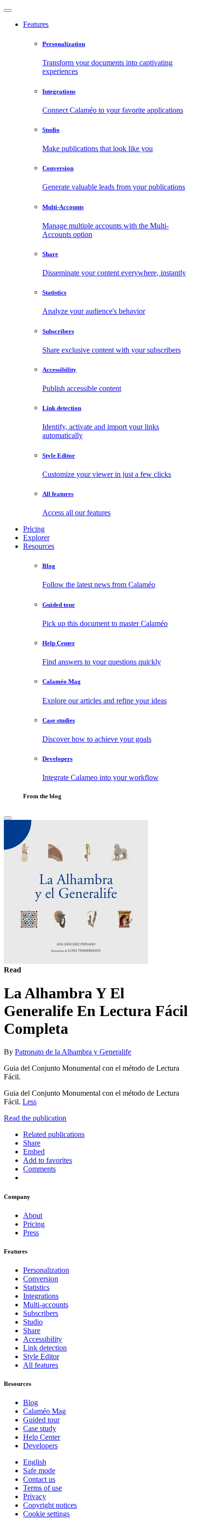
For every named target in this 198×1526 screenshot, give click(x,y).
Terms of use (42, 1488)
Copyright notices (50, 1505)
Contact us (39, 1479)
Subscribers (40, 1313)
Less (30, 1102)
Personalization (46, 1270)
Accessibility (42, 1339)
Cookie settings (46, 1514)
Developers (40, 1446)
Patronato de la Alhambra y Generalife (73, 1052)
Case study (39, 1428)
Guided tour (41, 1420)
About (32, 1215)
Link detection (45, 1348)
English (34, 1462)
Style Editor (41, 1356)
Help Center (41, 1437)
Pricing (34, 529)
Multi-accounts (45, 1305)
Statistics (36, 1287)
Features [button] (36, 24)
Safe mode (39, 1471)
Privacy (34, 1496)
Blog (30, 1402)
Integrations (41, 1296)
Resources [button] (38, 546)
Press (31, 1233)
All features (40, 1365)
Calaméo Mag (44, 1411)
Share (31, 1330)
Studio (33, 1322)
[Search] (8, 817)
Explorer (36, 537)
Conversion (40, 1279)
